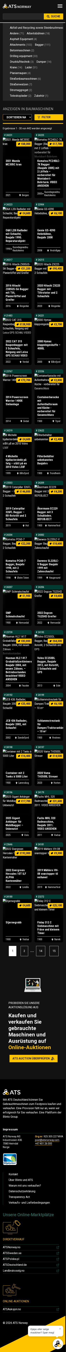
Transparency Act (19, 1197)
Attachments (21, 44)
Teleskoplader (20, 95)
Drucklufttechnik (22, 61)
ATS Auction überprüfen (31, 1058)
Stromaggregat (21, 90)
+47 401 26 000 (43, 1143)
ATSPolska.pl (11, 1259)
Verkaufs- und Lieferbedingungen (29, 1202)
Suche (55, 16)
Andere (17, 33)
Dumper (43, 61)
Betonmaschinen (22, 50)
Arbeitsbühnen (38, 33)
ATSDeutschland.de (15, 1264)
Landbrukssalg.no (13, 1270)
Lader (31, 67)
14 (40, 951)
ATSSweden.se (12, 1253)
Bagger (42, 44)
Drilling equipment (23, 56)
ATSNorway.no (11, 1247)
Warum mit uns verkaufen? (25, 1185)
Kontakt (13, 1174)
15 (54, 951)
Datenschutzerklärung (22, 1191)
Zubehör (41, 95)
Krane (16, 67)
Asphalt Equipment (23, 39)
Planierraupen (20, 73)
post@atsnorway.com (47, 1140)
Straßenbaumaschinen (25, 78)
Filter (46, 117)
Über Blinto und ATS (21, 1180)
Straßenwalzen (21, 84)
